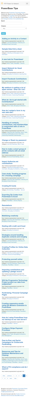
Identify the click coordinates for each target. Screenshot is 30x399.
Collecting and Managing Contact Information (13, 43)
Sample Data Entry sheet (12, 49)
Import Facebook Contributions (14, 78)
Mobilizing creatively (10, 215)
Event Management (6, 335)
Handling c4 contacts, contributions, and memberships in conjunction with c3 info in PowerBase (15, 125)
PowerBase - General (19, 63)
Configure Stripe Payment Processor (12, 329)
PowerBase (12, 15)
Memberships (17, 135)
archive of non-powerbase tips (16, 19)
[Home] (2, 3)
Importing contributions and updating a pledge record (13, 270)
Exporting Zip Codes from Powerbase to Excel (12, 195)
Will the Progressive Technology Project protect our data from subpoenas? (14, 282)
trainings (5, 19)
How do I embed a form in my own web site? (13, 111)
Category (3, 26)
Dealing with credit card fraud (13, 226)
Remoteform (7, 205)
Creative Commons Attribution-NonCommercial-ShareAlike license (13, 394)
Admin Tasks (10, 63)
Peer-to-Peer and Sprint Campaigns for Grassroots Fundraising (12, 342)
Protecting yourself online (12, 259)
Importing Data (22, 74)
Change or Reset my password (14, 140)
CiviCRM (10, 17)
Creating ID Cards (9, 186)
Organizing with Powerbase (13, 132)
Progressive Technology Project (16, 12)
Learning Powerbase (12, 42)
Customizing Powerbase (18, 95)
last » (15, 378)
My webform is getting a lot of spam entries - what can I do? (13, 88)
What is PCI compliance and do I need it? (15, 368)
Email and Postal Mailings (13, 156)
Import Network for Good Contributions (12, 69)
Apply (3, 33)
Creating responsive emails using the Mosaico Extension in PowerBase (14, 305)
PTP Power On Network (11, 4)
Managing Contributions (13, 74)
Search (3, 21)
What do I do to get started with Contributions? (14, 100)
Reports (20, 200)
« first (3, 375)
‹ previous (9, 375)
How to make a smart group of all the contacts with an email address (14, 151)
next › (11, 378)
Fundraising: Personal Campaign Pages (15, 293)
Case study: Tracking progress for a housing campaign (14, 174)
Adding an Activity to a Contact (14, 38)
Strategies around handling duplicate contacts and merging (14, 236)
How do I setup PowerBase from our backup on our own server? (14, 318)
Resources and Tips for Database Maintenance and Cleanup (12, 353)
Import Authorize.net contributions (10, 162)
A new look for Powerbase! (12, 59)
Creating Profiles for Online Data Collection (15, 248)
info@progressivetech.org (7, 391)
